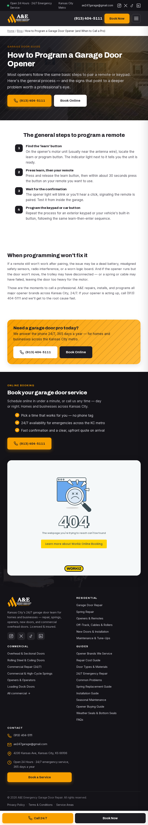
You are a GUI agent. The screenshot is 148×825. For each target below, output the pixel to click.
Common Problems (89, 680)
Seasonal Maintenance (91, 700)
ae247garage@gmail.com (97, 5)
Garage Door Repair (89, 605)
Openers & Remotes (89, 618)
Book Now (116, 18)
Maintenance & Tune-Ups (93, 638)
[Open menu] (136, 18)
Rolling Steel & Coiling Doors (26, 660)
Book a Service (39, 777)
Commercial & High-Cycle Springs (29, 673)
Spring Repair (85, 612)
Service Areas (65, 804)
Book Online (70, 100)
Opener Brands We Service (94, 653)
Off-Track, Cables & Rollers (94, 625)
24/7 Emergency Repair (92, 673)
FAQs (79, 719)
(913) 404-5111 (32, 100)
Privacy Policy (16, 804)
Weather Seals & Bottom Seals (96, 713)
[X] (126, 5)
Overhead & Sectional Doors (26, 653)
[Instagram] (119, 5)
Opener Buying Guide (90, 706)
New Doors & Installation (92, 631)
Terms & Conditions (41, 804)
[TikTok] (132, 5)
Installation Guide (87, 693)
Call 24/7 (40, 818)
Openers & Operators (21, 680)
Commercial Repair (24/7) (24, 667)
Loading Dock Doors (21, 686)
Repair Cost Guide (88, 660)
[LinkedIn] (138, 5)
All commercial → (18, 693)
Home (10, 30)
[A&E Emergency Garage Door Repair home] (18, 18)
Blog (20, 30)
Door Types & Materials (92, 667)
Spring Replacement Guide (94, 686)
